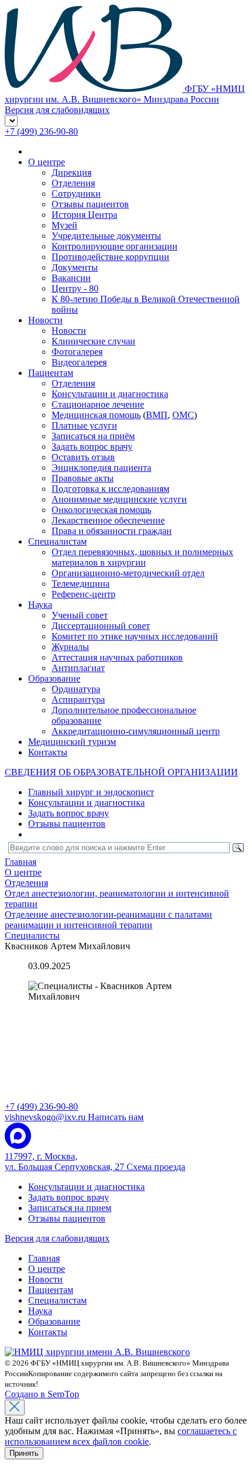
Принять (24, 1453)
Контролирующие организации (115, 246)
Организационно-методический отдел (128, 573)
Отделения (73, 183)
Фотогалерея (77, 352)
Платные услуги (84, 425)
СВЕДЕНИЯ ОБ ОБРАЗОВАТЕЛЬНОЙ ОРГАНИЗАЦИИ (121, 772)
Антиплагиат (78, 668)
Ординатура (76, 689)
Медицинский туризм (72, 742)
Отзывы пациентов (90, 204)
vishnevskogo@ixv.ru (74, 1117)
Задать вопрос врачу (92, 446)
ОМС (183, 415)
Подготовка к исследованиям (110, 489)
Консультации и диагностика (110, 394)
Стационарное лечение (98, 404)
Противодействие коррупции (110, 257)
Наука (40, 605)
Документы (75, 267)
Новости (45, 320)
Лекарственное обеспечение (108, 520)
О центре (46, 162)
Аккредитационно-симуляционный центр (136, 731)
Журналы (70, 647)
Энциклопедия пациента (101, 468)
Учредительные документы (106, 236)
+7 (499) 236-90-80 (41, 131)
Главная (44, 1258)
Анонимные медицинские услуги (119, 499)
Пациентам (50, 373)
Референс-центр (83, 594)
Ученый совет (80, 615)
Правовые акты (83, 478)
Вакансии (71, 278)
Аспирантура (78, 699)
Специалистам (57, 541)
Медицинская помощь (96, 415)
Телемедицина (81, 584)
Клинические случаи (93, 341)
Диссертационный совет (101, 626)
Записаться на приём (93, 436)
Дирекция (71, 172)
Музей (64, 225)
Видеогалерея (79, 362)
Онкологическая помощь (101, 510)
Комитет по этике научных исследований (135, 636)
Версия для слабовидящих (57, 1238)
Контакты (47, 752)
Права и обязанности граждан (112, 531)
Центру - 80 (75, 288)
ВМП (157, 415)
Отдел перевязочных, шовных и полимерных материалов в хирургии (142, 557)
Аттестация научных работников (117, 657)
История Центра (84, 215)
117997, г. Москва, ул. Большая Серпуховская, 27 (95, 1161)
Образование (54, 678)
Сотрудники (76, 194)
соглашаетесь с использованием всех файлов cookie (121, 1436)
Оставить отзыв (83, 457)
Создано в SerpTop (42, 1394)
